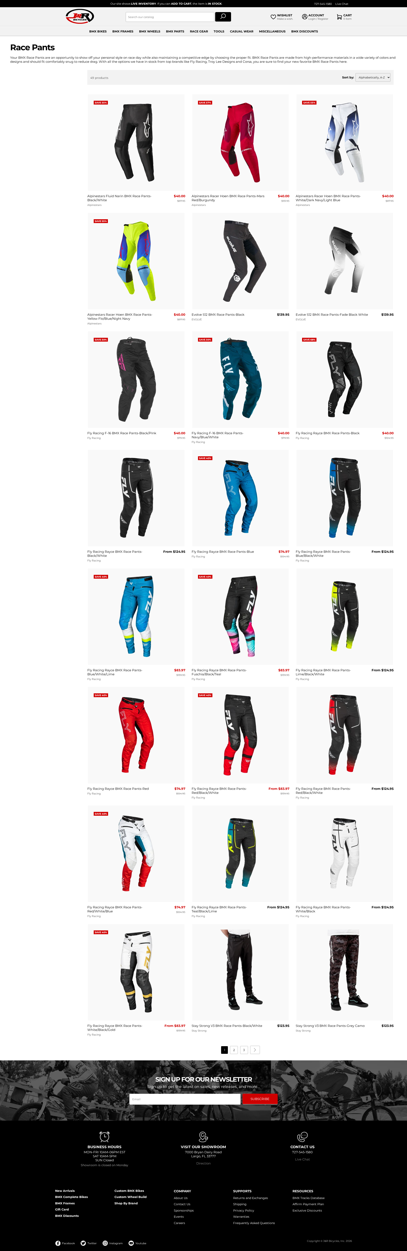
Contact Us (182, 1204)
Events (179, 1216)
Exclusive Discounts (307, 1210)
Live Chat (341, 4)
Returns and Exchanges (250, 1198)
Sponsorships (184, 1210)
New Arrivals (65, 1190)
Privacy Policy (243, 1210)
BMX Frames (122, 31)
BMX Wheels (149, 31)
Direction (203, 1163)
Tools (219, 31)
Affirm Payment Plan (308, 1204)
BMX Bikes (98, 31)
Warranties (241, 1216)
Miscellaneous (272, 31)
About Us (181, 1198)
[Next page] (255, 1050)
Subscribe (260, 1099)
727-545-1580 (323, 4)
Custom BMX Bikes (129, 1190)
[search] (223, 17)
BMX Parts (175, 31)
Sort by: (348, 77)
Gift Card (62, 1209)
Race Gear (199, 31)
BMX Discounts (304, 31)
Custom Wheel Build (130, 1197)
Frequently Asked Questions (254, 1223)
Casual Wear (241, 31)
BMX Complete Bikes (71, 1197)
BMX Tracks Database (309, 1198)
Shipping (240, 1204)
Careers (179, 1223)
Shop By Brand (126, 1203)
